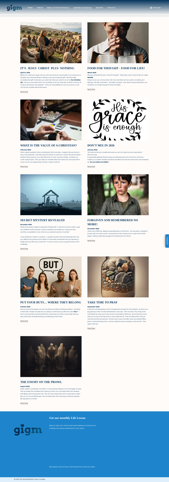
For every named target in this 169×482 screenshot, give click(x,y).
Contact (111, 8)
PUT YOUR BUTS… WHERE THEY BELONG (50, 302)
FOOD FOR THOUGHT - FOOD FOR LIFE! (116, 68)
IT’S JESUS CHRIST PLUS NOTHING (47, 68)
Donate (167, 241)
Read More (24, 92)
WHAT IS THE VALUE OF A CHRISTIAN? (48, 145)
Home (30, 8)
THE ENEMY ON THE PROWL (41, 382)
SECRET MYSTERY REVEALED (42, 220)
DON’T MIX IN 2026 (100, 145)
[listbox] (156, 7)
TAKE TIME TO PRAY (102, 302)
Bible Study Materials (58, 8)
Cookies (42, 479)
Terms (36, 479)
